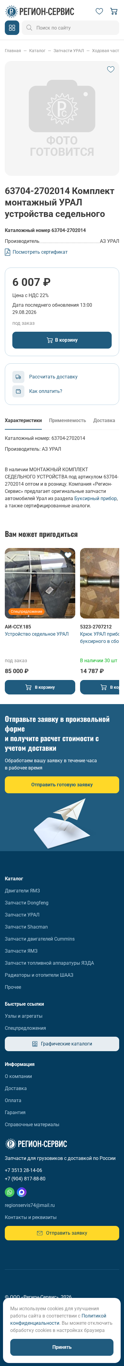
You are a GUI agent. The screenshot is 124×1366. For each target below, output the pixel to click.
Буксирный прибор (95, 498)
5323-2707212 (96, 627)
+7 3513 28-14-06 (23, 1170)
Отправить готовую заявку (62, 785)
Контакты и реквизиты (31, 1217)
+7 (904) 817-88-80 (25, 1179)
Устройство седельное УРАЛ (37, 634)
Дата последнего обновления (45, 305)
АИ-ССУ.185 (18, 627)
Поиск (29, 28)
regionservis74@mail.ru (30, 1205)
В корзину (66, 340)
